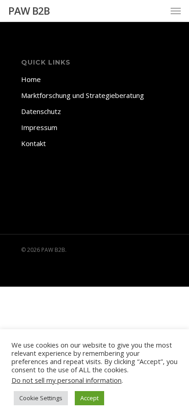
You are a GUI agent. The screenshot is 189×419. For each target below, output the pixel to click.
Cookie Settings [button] (40, 398)
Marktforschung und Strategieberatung (82, 95)
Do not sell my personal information (66, 380)
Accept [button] (89, 398)
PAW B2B (29, 10)
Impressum (39, 127)
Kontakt (33, 143)
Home (31, 79)
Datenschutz (41, 111)
